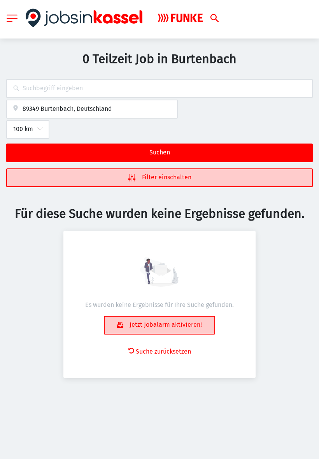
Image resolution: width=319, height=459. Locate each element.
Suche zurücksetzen (163, 351)
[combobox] (159, 88)
